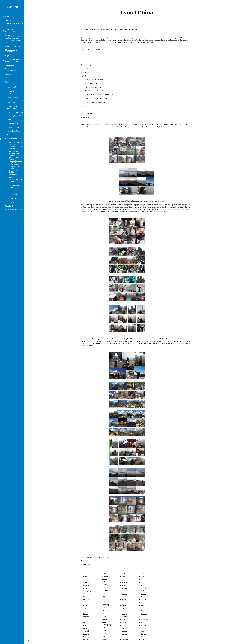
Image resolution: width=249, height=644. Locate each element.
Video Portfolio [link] (10, 206)
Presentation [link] (9, 65)
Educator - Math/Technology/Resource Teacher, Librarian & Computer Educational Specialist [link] (14, 38)
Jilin (123, 625)
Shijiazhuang (126, 611)
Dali (84, 597)
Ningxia (124, 631)
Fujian (85, 625)
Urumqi (143, 588)
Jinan (104, 596)
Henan (104, 627)
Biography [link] (8, 20)
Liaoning (125, 628)
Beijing (85, 577)
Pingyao (124, 594)
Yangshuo (144, 611)
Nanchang (125, 582)
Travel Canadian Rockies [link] (12, 92)
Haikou (104, 573)
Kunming (105, 605)
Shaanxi (124, 637)
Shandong (125, 640)
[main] (137, 12)
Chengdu (86, 588)
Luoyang (105, 619)
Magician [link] (8, 56)
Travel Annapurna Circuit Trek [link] (13, 87)
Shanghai (125, 608)
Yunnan (143, 637)
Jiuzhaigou (106, 599)
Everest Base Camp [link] (13, 131)
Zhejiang (144, 640)
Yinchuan (144, 614)
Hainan (85, 640)
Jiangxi (124, 622)
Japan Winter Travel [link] (14, 127)
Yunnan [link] (11, 191)
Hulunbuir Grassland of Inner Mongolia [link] (15, 179)
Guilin (85, 614)
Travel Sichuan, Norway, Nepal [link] (12, 107)
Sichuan (143, 625)
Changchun (87, 582)
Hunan (104, 633)
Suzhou (124, 619)
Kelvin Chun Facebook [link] (13, 46)
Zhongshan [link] (13, 202)
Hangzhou (106, 576)
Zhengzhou (145, 619)
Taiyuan (143, 577)
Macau (124, 577)
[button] (246, 2)
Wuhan (143, 594)
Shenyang (125, 614)
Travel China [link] (12, 139)
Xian (142, 602)
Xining (143, 605)
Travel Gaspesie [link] (12, 97)
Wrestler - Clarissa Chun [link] (13, 210)
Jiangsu (105, 639)
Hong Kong (106, 587)
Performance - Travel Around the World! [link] (12, 60)
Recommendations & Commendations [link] (12, 70)
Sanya (124, 605)
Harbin (104, 579)
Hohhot (105, 585)
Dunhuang (86, 599)
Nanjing (124, 585)
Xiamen (143, 599)
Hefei (104, 582)
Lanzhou (105, 610)
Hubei (104, 630)
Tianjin (143, 579)
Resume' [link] (8, 74)
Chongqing (87, 591)
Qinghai (124, 634)
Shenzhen (125, 617)
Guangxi (86, 634)
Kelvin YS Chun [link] (10, 16)
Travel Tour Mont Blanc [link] (15, 112)
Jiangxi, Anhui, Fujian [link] (14, 186)
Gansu (85, 628)
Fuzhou (86, 605)
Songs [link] (7, 78)
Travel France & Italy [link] (14, 123)
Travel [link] (7, 82)
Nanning (125, 588)
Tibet (142, 582)
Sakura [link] (9, 120)
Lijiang (104, 616)
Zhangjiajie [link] (13, 198)
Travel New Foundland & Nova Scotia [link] (15, 102)
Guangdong (87, 631)
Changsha (86, 585)
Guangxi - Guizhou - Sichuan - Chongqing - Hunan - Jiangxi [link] (16, 145)
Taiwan (143, 628)
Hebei (104, 622)
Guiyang (86, 617)
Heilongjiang (106, 625)
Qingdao (124, 599)
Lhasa (104, 613)
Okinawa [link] (10, 135)
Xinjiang (143, 634)
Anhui (85, 622)
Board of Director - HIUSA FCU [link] (14, 25)
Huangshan (106, 590)
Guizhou (86, 637)
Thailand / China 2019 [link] (14, 116)
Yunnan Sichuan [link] (14, 195)
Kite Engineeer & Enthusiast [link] (11, 51)
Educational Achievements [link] (10, 30)
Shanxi (143, 622)
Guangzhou (87, 611)
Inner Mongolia (107, 636)
